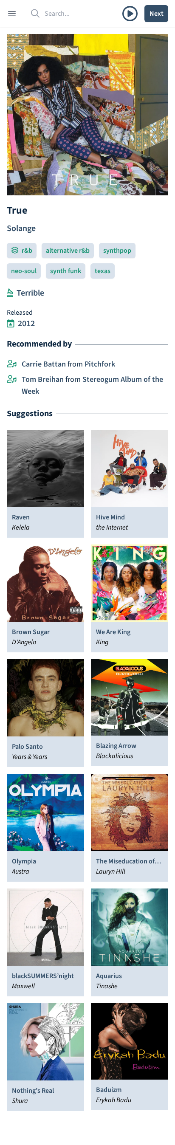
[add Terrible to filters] (10, 293)
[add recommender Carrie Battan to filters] (12, 364)
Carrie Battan (44, 364)
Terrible (30, 293)
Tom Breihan (43, 379)
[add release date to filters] (10, 324)
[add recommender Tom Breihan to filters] (12, 380)
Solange (21, 228)
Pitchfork (100, 364)
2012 (26, 324)
